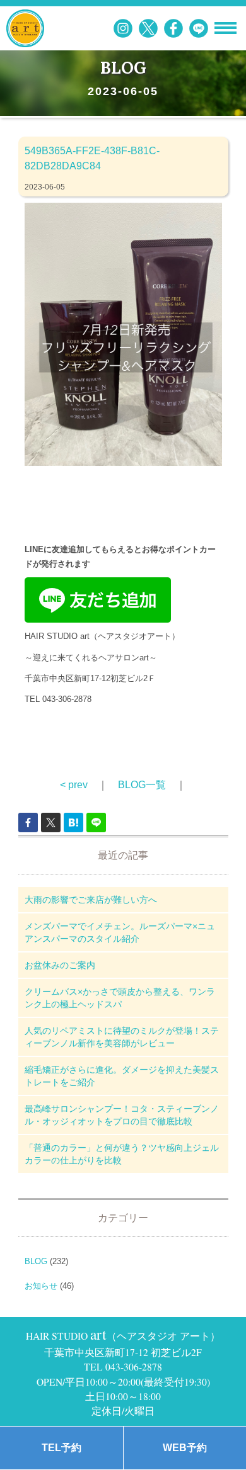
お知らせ (41, 1286)
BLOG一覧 (142, 784)
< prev (74, 784)
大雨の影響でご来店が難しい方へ (91, 900)
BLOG (36, 1261)
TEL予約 (61, 1447)
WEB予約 (185, 1447)
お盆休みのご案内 (60, 965)
